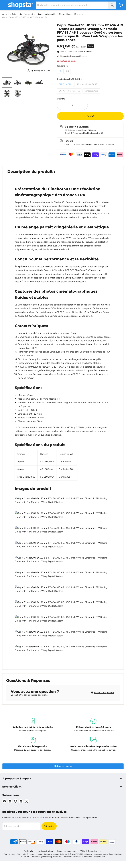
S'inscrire (49, 826)
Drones (77, 14)
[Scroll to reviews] (90, 43)
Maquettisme (65, 14)
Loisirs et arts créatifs (46, 14)
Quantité (61, 99)
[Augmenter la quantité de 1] (84, 106)
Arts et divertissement (22, 14)
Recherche (28, 851)
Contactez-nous (95, 851)
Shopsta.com (99, 856)
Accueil (5, 14)
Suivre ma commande (67, 851)
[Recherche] (112, 5)
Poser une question (104, 692)
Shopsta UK (87, 856)
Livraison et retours (45, 851)
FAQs (82, 851)
